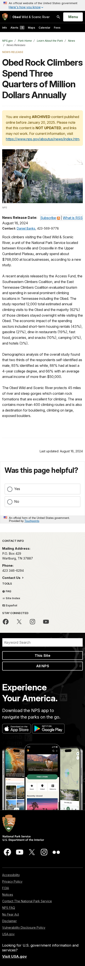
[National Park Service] (5, 17)
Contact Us (11, 578)
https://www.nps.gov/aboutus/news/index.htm (42, 139)
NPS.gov (7, 40)
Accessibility (11, 875)
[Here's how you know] (42, 5)
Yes (17, 489)
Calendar (44, 27)
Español (11, 605)
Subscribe (48, 218)
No (16, 501)
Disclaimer (9, 921)
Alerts (16, 27)
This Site (42, 655)
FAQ (8, 591)
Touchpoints (31, 521)
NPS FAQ (8, 907)
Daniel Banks (26, 228)
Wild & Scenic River (31, 17)
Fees (57, 27)
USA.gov (8, 934)
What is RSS (73, 218)
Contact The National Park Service (27, 901)
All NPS (42, 666)
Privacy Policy (12, 881)
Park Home (24, 40)
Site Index (12, 598)
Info (4, 27)
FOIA (5, 888)
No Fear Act (10, 914)
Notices (7, 894)
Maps (31, 27)
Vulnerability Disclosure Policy (23, 927)
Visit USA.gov (14, 956)
